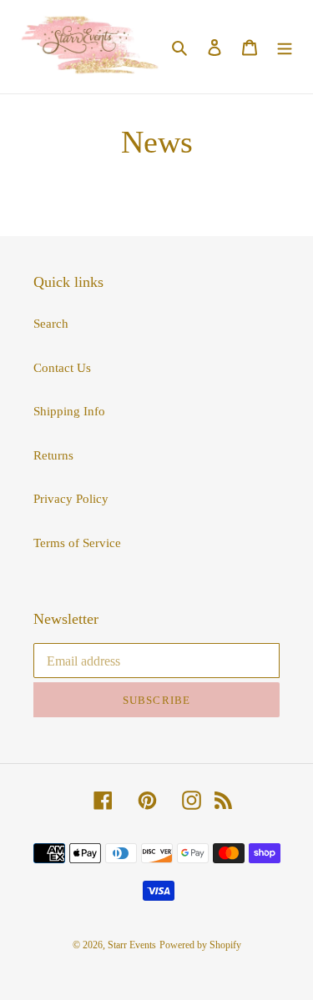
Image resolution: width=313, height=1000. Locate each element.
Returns (53, 455)
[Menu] (284, 47)
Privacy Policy (71, 498)
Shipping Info (69, 411)
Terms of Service (77, 543)
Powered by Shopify (200, 945)
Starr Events (132, 945)
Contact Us (62, 367)
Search (50, 323)
